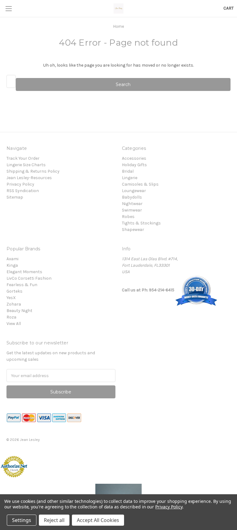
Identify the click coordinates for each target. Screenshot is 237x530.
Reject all (54, 520)
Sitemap (14, 197)
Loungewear (134, 190)
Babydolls (132, 197)
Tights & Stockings (141, 223)
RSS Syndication (22, 190)
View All (13, 323)
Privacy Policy (20, 184)
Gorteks (14, 291)
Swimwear (132, 210)
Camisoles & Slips (140, 184)
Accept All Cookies (98, 520)
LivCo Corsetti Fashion (29, 278)
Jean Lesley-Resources (29, 177)
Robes (128, 216)
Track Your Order (23, 158)
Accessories (134, 158)
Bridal (128, 171)
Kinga (12, 265)
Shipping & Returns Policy (33, 171)
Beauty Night (19, 310)
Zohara (13, 304)
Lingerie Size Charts (26, 164)
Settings (21, 520)
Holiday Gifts (134, 164)
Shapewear (133, 229)
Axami (12, 258)
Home (118, 26)
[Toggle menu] (8, 8)
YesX (11, 297)
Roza (11, 317)
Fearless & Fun (21, 284)
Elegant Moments (24, 271)
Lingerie (129, 177)
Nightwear (132, 203)
